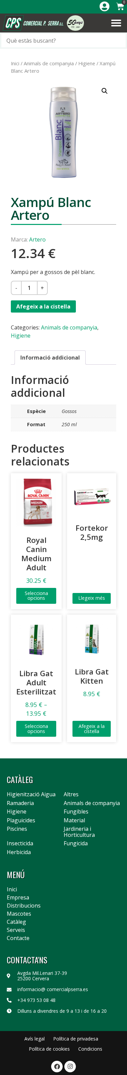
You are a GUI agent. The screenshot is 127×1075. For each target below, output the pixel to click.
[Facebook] (57, 1066)
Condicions (90, 1049)
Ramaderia (20, 803)
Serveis (16, 930)
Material (74, 821)
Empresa (18, 897)
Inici (15, 63)
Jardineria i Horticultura (79, 832)
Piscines (17, 829)
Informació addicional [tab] (50, 357)
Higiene (86, 63)
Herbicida (19, 852)
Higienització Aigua (31, 795)
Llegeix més (91, 598)
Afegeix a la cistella (43, 306)
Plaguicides (21, 821)
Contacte (18, 938)
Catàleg (16, 921)
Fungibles (76, 812)
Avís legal (34, 1038)
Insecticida (20, 844)
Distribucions (24, 905)
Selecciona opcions (36, 595)
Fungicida (76, 844)
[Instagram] (70, 1066)
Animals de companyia (49, 63)
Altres (71, 795)
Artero (37, 239)
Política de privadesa (75, 1038)
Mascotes (19, 913)
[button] (116, 23)
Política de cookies (49, 1049)
